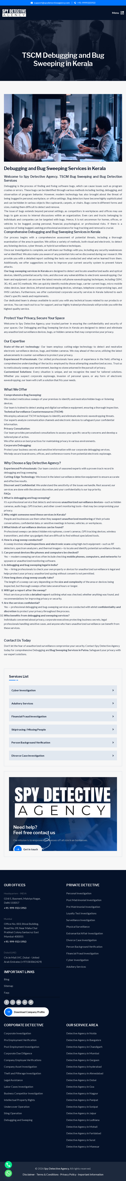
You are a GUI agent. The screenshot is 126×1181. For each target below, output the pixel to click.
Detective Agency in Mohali (81, 1126)
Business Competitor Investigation (23, 1093)
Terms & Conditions (47, 1174)
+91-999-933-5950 (15, 907)
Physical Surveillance (78, 926)
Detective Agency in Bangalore (83, 1039)
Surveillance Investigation (80, 920)
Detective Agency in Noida (81, 1033)
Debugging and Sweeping (18, 1119)
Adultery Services (22, 703)
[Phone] (8, 1164)
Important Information (90, 1174)
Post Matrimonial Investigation (83, 900)
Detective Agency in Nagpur (82, 1093)
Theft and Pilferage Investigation (22, 1073)
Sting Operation (13, 1113)
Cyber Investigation (23, 690)
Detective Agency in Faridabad (83, 1133)
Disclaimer (29, 1174)
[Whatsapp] (8, 1173)
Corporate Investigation (17, 1033)
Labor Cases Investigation (18, 1086)
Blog (6, 979)
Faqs (6, 992)
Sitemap (8, 985)
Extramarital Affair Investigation (84, 933)
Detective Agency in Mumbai (82, 1053)
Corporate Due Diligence (18, 1053)
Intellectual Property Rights (19, 1099)
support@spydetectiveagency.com (52, 3)
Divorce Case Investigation (27, 755)
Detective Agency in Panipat (82, 1099)
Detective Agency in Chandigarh (84, 1046)
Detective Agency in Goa (80, 1086)
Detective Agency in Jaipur (81, 1113)
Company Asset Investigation (20, 1066)
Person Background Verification (30, 742)
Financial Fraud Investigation (28, 716)
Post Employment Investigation (21, 1046)
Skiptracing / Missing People (28, 729)
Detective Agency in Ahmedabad (84, 1073)
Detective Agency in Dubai (81, 1080)
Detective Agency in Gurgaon (82, 1060)
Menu (115, 12)
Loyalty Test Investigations (81, 913)
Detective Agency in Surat (80, 1139)
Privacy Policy (68, 1174)
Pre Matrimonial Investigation (83, 906)
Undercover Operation (17, 1106)
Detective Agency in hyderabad (84, 1066)
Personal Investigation (78, 893)
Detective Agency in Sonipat (82, 1106)
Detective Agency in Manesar (82, 1146)
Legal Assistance (13, 1080)
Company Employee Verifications (22, 1060)
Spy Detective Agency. (57, 1168)
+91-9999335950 (86, 3)
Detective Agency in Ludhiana (82, 1119)
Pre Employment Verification (20, 1039)
